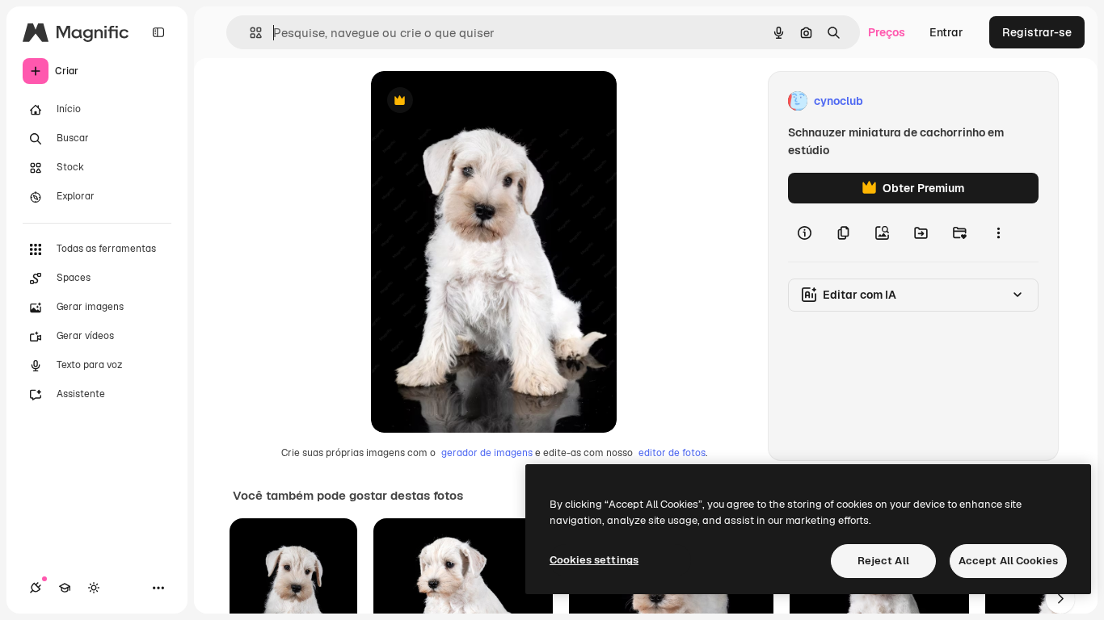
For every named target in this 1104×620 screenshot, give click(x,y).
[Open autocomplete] (249, 33)
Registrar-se (1037, 32)
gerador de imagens (487, 452)
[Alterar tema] (94, 588)
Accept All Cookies (1008, 561)
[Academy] (65, 588)
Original (474, 101)
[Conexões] (35, 588)
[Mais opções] (998, 232)
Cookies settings (594, 560)
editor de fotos (672, 452)
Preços (886, 32)
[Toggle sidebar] (158, 32)
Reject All (883, 561)
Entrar (946, 32)
